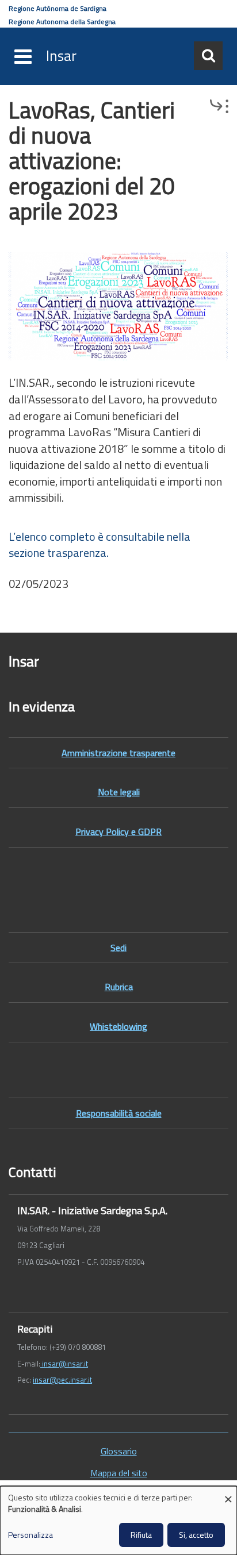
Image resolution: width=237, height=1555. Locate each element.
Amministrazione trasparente (118, 753)
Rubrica (119, 987)
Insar (61, 56)
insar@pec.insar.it (62, 1379)
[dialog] (118, 1520)
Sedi (118, 947)
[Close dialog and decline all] (228, 1493)
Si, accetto (196, 1535)
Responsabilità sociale (119, 1113)
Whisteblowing (118, 1026)
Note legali (119, 792)
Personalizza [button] (30, 1535)
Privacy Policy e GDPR (118, 831)
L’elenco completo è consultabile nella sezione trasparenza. (99, 545)
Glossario (119, 1451)
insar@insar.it (64, 1363)
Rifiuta (141, 1535)
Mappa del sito (118, 1473)
